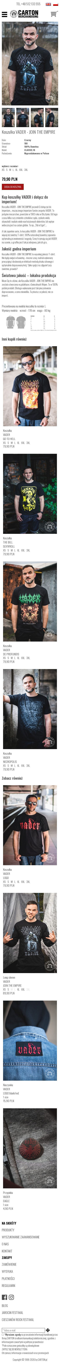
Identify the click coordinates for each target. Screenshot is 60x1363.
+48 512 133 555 (30, 3)
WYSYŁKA (7, 1271)
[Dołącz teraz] (48, 1330)
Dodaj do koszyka (12, 187)
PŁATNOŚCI (8, 1278)
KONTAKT (7, 1251)
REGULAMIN (8, 1285)
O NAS (5, 1244)
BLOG (5, 1305)
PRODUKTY (8, 1229)
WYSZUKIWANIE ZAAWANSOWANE (21, 1237)
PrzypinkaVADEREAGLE (8, 1196)
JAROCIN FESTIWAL (12, 1312)
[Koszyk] (54, 14)
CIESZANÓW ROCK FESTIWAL (18, 1319)
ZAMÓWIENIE (9, 1264)
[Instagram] (11, 1297)
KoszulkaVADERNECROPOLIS (10, 757)
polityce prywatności (34, 1342)
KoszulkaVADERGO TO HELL (9, 434)
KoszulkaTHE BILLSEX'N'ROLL (9, 542)
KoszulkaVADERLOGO (7, 873)
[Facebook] (4, 1297)
